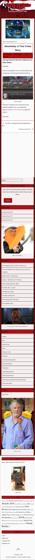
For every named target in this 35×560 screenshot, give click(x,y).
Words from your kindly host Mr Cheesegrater (14, 379)
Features (4, 336)
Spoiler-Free (28, 520)
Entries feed (5, 538)
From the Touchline (21, 509)
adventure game (13, 501)
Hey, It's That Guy (6, 512)
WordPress (14, 557)
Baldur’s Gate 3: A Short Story (10, 276)
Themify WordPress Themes (24, 557)
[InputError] (17, 9)
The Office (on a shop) (8, 291)
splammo (21, 520)
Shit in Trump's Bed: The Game (14, 520)
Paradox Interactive (14, 517)
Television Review (7, 363)
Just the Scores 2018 (7, 212)
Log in (3, 535)
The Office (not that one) (8, 295)
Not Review (6, 517)
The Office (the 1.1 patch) (8, 287)
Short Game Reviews (8, 375)
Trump (19, 523)
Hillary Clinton (13, 512)
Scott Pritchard (7, 54)
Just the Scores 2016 (7, 220)
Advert (20, 501)
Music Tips (21, 514)
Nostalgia (32, 514)
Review (26, 517)
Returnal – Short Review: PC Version (11, 280)
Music (3, 348)
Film (3, 340)
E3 (5, 506)
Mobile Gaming (15, 514)
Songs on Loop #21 (25, 129)
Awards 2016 (8, 503)
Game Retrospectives (8, 371)
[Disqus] (18, 154)
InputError (17, 554)
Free (26, 54)
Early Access (9, 506)
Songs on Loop (7, 352)
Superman (4, 523)
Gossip (32, 509)
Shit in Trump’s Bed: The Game (10, 299)
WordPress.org (5, 543)
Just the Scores (6, 344)
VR (9, 526)
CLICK (8, 200)
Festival (13, 506)
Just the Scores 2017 (7, 216)
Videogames (18, 54)
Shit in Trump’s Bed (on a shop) (10, 284)
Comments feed (6, 541)
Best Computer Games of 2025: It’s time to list (14, 265)
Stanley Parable (17, 73)
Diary (28, 504)
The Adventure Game (7, 303)
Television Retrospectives (9, 360)
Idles (10, 514)
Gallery (28, 509)
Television (4, 356)
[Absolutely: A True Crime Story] (18, 38)
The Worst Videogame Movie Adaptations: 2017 (16, 124)
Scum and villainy (7, 383)
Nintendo (26, 515)
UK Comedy (23, 523)
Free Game (11, 509)
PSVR (21, 517)
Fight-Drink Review (20, 506)
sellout (6, 520)
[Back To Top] (18, 549)
